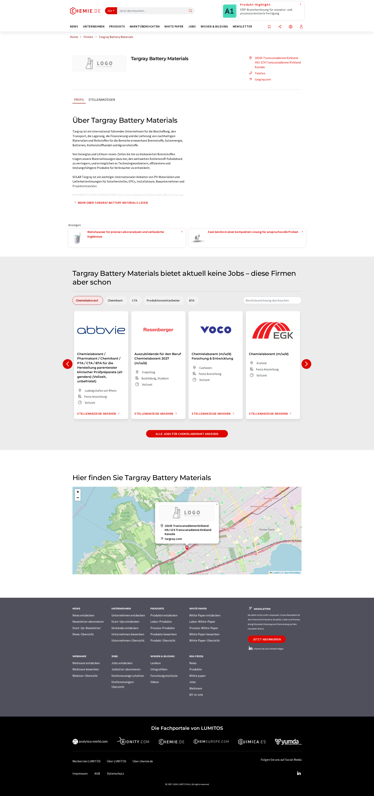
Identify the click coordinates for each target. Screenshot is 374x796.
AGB (97, 773)
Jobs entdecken (121, 663)
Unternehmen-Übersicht (128, 640)
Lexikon (155, 663)
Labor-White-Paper (202, 621)
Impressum (80, 773)
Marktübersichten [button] (145, 26)
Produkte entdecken (163, 615)
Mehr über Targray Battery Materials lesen (113, 203)
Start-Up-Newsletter (86, 628)
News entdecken (83, 615)
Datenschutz (115, 773)
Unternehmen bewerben (127, 634)
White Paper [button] (173, 26)
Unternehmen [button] (94, 26)
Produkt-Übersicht (163, 640)
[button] (187, 548)
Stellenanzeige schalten (127, 676)
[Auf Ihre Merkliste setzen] (269, 27)
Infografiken (158, 669)
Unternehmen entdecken (128, 615)
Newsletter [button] (242, 26)
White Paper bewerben (204, 634)
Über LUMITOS (116, 761)
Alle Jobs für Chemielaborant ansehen (187, 434)
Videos (154, 682)
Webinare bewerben (85, 669)
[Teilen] (280, 27)
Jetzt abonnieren (267, 639)
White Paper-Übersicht (204, 640)
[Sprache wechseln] (290, 27)
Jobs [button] (192, 26)
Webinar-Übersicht (85, 676)
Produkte (195, 669)
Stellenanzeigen (102, 99)
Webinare (195, 688)
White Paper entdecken (204, 615)
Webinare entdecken (86, 663)
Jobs (192, 682)
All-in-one (196, 694)
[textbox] (272, 300)
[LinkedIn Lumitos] (299, 773)
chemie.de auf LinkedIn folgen (268, 648)
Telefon (260, 73)
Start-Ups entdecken (125, 621)
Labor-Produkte (161, 621)
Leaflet (276, 572)
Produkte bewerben (163, 634)
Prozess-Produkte (162, 628)
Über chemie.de (142, 761)
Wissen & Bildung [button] (214, 26)
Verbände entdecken (124, 628)
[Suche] (190, 11)
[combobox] (272, 300)
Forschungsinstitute (164, 676)
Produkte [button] (117, 26)
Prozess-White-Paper (203, 628)
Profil (79, 99)
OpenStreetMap (292, 572)
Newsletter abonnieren (88, 621)
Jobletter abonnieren (125, 669)
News (193, 663)
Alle (110, 10)
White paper (197, 676)
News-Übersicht (83, 634)
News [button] (74, 26)
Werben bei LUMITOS (86, 761)
